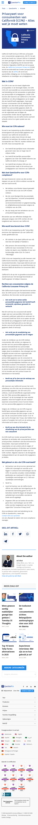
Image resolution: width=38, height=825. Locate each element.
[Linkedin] (6, 534)
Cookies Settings (6, 817)
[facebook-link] (23, 687)
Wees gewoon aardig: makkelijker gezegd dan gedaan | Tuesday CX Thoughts (8, 615)
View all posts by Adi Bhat (11, 576)
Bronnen (5, 706)
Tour (4, 698)
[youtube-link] (35, 687)
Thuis (3, 8)
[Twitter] (20, 534)
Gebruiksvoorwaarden (24, 815)
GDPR (16, 72)
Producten (6, 702)
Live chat (16, 691)
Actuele (22, 8)
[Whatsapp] (27, 534)
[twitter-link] (27, 687)
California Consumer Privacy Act (19, 67)
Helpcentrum (8, 691)
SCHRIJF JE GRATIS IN (29, 2)
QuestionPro (13, 8)
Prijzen (5, 710)
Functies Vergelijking (9, 715)
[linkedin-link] (31, 687)
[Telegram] (6, 541)
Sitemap (4, 815)
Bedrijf (5, 723)
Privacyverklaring (12, 815)
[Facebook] (13, 534)
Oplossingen (7, 719)
